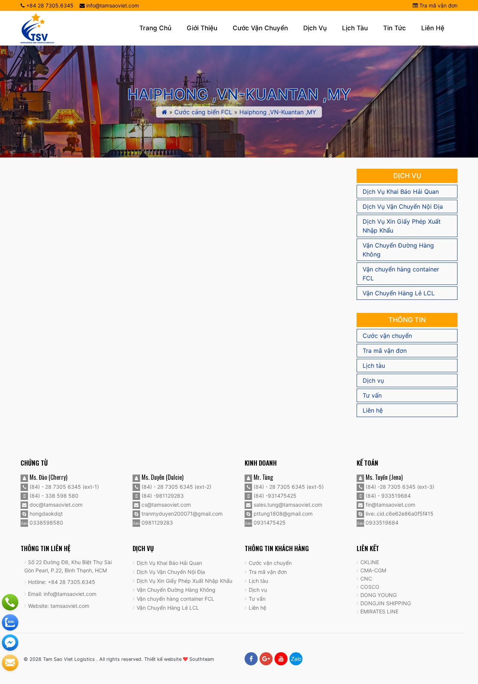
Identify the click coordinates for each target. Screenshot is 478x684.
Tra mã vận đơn (437, 5)
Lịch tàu (355, 28)
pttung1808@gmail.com (282, 513)
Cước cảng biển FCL (203, 112)
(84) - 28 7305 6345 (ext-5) (288, 487)
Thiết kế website (162, 659)
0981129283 (156, 522)
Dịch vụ (315, 28)
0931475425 (269, 522)
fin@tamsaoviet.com (389, 504)
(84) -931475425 (274, 495)
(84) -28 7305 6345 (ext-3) (399, 487)
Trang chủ (155, 28)
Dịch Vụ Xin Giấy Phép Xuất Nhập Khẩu (402, 226)
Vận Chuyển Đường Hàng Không (398, 250)
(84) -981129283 (162, 495)
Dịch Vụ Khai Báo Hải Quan (401, 191)
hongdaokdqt (45, 513)
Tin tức (394, 28)
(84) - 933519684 (387, 495)
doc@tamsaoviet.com (55, 504)
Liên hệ (432, 28)
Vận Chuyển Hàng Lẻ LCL (399, 293)
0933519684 (381, 522)
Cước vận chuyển (260, 28)
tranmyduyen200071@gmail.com (181, 513)
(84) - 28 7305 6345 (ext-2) (175, 487)
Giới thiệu (202, 28)
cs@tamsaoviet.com (165, 504)
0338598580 (45, 522)
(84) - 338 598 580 (53, 495)
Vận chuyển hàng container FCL (401, 273)
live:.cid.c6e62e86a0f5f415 (399, 513)
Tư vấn (372, 395)
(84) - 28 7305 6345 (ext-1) (63, 487)
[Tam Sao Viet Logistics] (37, 27)
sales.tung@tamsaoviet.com (287, 504)
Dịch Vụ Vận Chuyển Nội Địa (403, 206)
